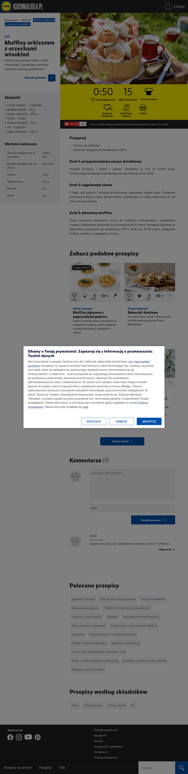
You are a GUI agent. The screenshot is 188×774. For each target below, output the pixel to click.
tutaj (85, 406)
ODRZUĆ (121, 421)
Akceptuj (149, 421)
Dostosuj (93, 421)
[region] (94, 387)
